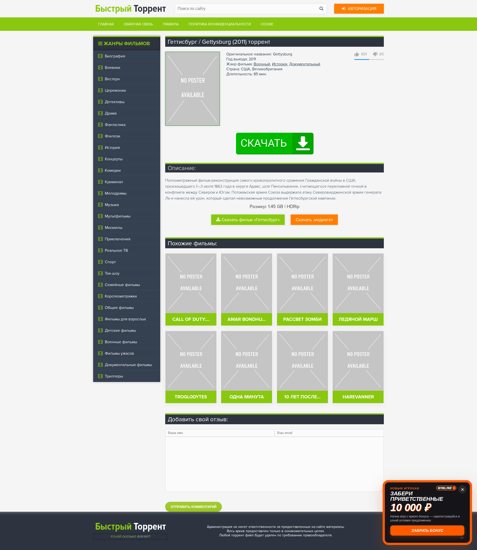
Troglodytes (191, 397)
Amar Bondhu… (247, 319)
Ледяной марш (358, 319)
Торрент (130, 8)
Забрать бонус (427, 530)
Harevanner (358, 397)
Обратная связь (138, 24)
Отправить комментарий (193, 507)
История (279, 64)
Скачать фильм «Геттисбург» (251, 219)
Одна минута (247, 397)
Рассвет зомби (302, 319)
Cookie (267, 24)
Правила (171, 24)
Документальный (304, 64)
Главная (106, 24)
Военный (262, 64)
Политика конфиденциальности (220, 24)
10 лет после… (302, 397)
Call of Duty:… (190, 319)
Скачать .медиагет (314, 219)
